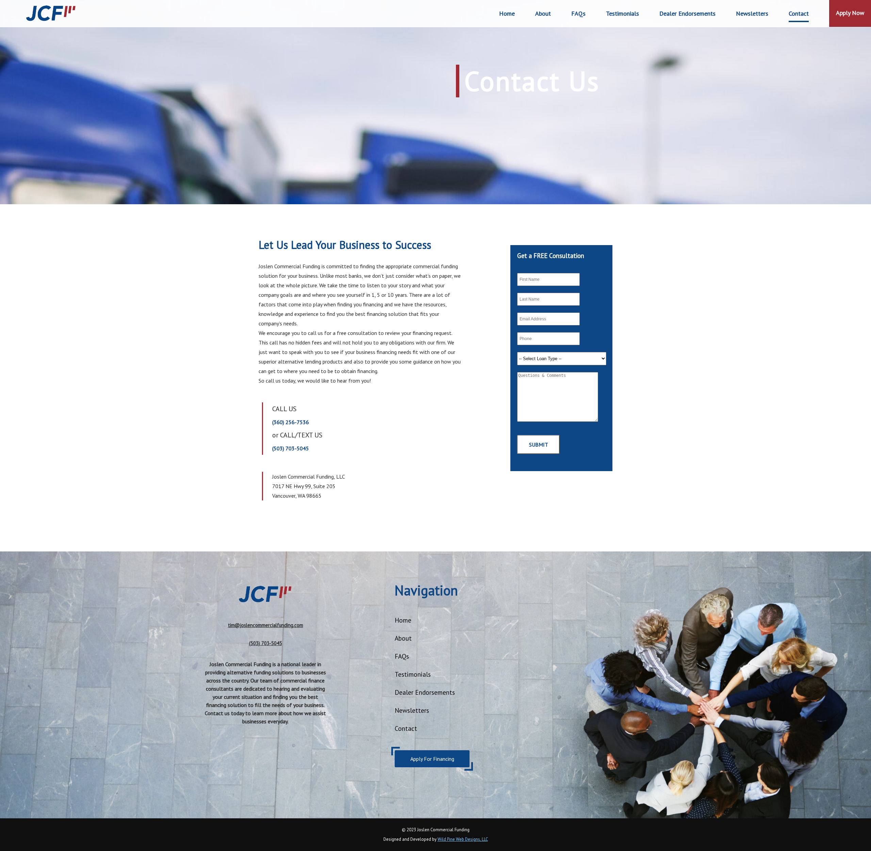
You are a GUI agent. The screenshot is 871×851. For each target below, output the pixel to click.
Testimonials (622, 13)
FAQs (578, 13)
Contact (799, 13)
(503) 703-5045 (290, 448)
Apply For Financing (432, 758)
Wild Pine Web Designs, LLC (463, 839)
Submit (538, 444)
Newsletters (752, 13)
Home (507, 13)
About (543, 13)
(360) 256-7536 (290, 422)
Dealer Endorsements (425, 692)
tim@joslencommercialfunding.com (265, 625)
